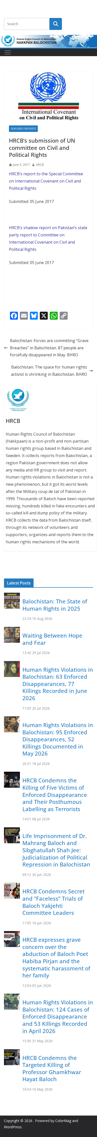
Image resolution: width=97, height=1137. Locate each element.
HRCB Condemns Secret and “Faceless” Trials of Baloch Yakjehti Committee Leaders (53, 901)
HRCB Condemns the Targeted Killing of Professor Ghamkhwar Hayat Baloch (51, 1068)
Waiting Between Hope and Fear (52, 639)
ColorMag (63, 1120)
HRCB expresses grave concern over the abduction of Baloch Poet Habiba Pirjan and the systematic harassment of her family (56, 957)
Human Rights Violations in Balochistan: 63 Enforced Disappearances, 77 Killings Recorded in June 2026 (57, 684)
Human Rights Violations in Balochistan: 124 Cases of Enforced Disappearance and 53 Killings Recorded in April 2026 (57, 1016)
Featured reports (23, 128)
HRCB (40, 165)
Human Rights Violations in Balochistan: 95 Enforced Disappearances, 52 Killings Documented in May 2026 (57, 739)
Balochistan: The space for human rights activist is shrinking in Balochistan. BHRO (49, 370)
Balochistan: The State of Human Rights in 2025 (54, 604)
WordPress (13, 1127)
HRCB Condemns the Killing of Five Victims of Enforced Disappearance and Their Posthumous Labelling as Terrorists (54, 794)
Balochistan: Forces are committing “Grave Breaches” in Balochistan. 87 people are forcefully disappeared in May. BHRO (49, 348)
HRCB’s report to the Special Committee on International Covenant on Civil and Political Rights (46, 181)
